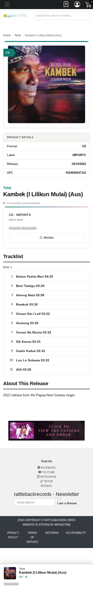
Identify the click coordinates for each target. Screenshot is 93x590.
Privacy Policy (13, 535)
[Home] (15, 15)
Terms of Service (32, 537)
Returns (52, 532)
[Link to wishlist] (66, 5)
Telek (17, 35)
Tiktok (48, 481)
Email (48, 485)
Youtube (48, 472)
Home (7, 35)
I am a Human (67, 503)
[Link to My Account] (77, 5)
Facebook (48, 467)
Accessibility (76, 532)
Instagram (48, 476)
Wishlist (49, 237)
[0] (88, 5)
